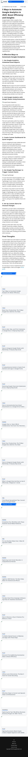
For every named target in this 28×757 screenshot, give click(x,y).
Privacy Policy (14, 745)
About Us (14, 743)
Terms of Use (14, 747)
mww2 (5, 1)
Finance (14, 741)
